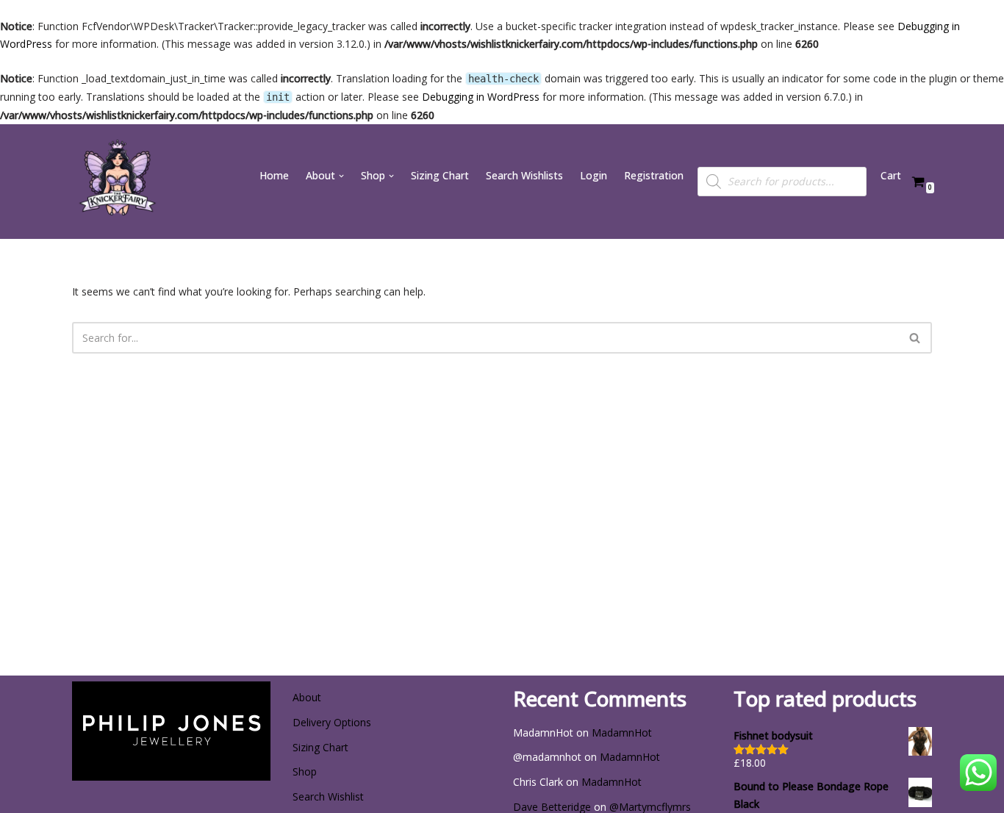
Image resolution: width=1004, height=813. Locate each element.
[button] (341, 176)
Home (274, 175)
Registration (654, 175)
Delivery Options (332, 722)
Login (593, 175)
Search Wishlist (328, 796)
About (307, 697)
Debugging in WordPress (480, 97)
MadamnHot (622, 732)
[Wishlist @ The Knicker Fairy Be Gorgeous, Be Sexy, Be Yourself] (116, 181)
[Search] (915, 338)
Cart (891, 175)
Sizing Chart (440, 175)
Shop (305, 771)
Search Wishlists (524, 175)
